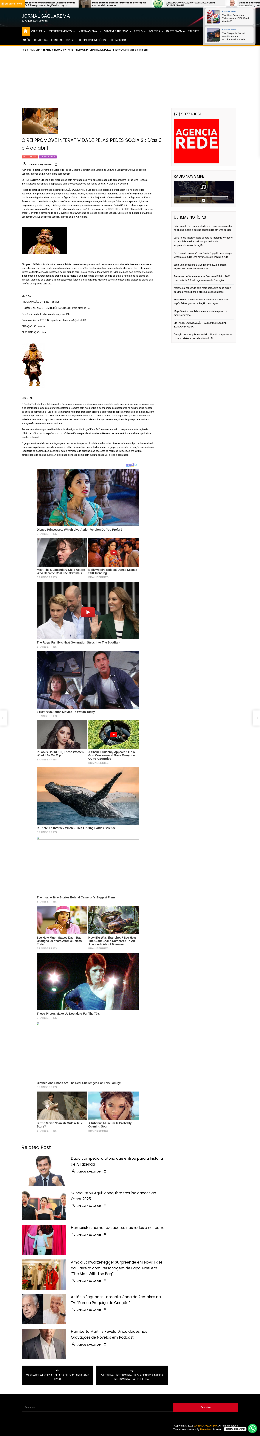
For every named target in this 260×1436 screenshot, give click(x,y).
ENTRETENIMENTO (60, 31)
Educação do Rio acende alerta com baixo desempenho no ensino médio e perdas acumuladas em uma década (203, 4)
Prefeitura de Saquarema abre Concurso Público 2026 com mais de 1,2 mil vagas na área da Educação (202, 278)
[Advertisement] (130, 74)
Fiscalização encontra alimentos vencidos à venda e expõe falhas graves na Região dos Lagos (201, 301)
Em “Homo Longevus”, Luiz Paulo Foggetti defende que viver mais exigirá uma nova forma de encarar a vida (203, 255)
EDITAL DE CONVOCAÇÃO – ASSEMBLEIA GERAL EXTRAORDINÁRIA (58, 4)
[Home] (26, 31)
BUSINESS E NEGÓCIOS (93, 40)
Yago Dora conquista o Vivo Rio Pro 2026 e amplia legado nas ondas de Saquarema (200, 266)
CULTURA (36, 31)
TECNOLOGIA (118, 40)
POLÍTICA (154, 31)
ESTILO (138, 31)
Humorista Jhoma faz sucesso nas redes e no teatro (117, 1227)
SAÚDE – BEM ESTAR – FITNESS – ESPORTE (49, 40)
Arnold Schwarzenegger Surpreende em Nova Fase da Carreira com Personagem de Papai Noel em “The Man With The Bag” (116, 1268)
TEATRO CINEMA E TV (47, 157)
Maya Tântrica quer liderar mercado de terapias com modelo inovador (201, 313)
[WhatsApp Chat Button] (252, 1428)
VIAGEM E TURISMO (116, 31)
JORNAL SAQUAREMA (46, 16)
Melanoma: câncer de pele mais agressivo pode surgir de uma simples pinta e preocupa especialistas (202, 290)
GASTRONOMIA (175, 31)
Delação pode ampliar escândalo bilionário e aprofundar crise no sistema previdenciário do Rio (135, 4)
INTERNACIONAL (88, 31)
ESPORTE (193, 31)
